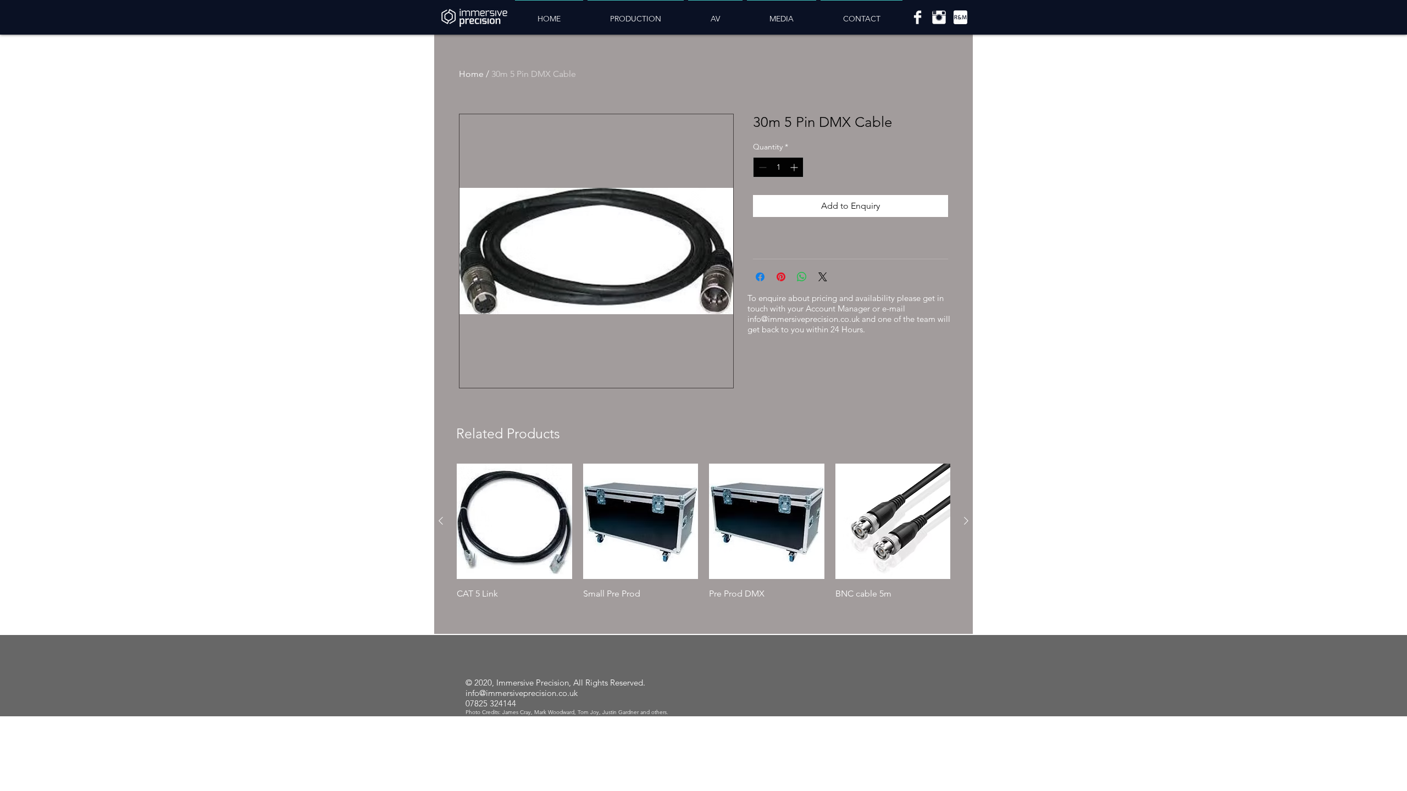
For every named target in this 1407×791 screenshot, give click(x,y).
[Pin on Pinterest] (781, 276)
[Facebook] (917, 17)
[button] (635, 14)
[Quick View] (514, 521)
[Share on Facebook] (760, 276)
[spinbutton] (778, 167)
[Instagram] (939, 17)
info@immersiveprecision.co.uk (803, 319)
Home (471, 74)
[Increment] (795, 167)
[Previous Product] (440, 520)
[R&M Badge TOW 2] (960, 17)
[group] (703, 544)
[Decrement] (761, 167)
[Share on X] (822, 276)
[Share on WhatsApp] (801, 276)
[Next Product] (966, 520)
